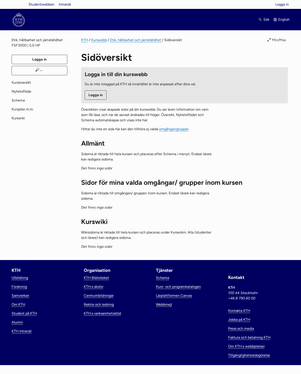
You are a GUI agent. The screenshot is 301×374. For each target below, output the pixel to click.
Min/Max (279, 40)
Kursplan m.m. (23, 109)
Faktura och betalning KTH (249, 337)
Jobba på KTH (239, 319)
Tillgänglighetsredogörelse (249, 355)
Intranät (65, 4)
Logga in (282, 4)
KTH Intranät (22, 331)
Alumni (17, 322)
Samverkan (20, 295)
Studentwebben (41, 4)
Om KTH (18, 304)
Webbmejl (164, 304)
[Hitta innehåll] (39, 70)
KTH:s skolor (93, 287)
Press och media (241, 328)
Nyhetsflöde (21, 91)
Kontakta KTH (239, 311)
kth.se (18, 4)
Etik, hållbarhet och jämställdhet (136, 40)
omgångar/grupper (173, 129)
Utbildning (20, 278)
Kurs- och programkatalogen (178, 287)
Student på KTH (24, 313)
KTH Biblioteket (96, 278)
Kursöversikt (21, 82)
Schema (18, 100)
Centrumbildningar (99, 295)
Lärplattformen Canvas (174, 295)
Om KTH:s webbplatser (246, 346)
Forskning (19, 287)
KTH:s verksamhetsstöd (102, 313)
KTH (84, 40)
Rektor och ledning (99, 304)
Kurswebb (99, 40)
